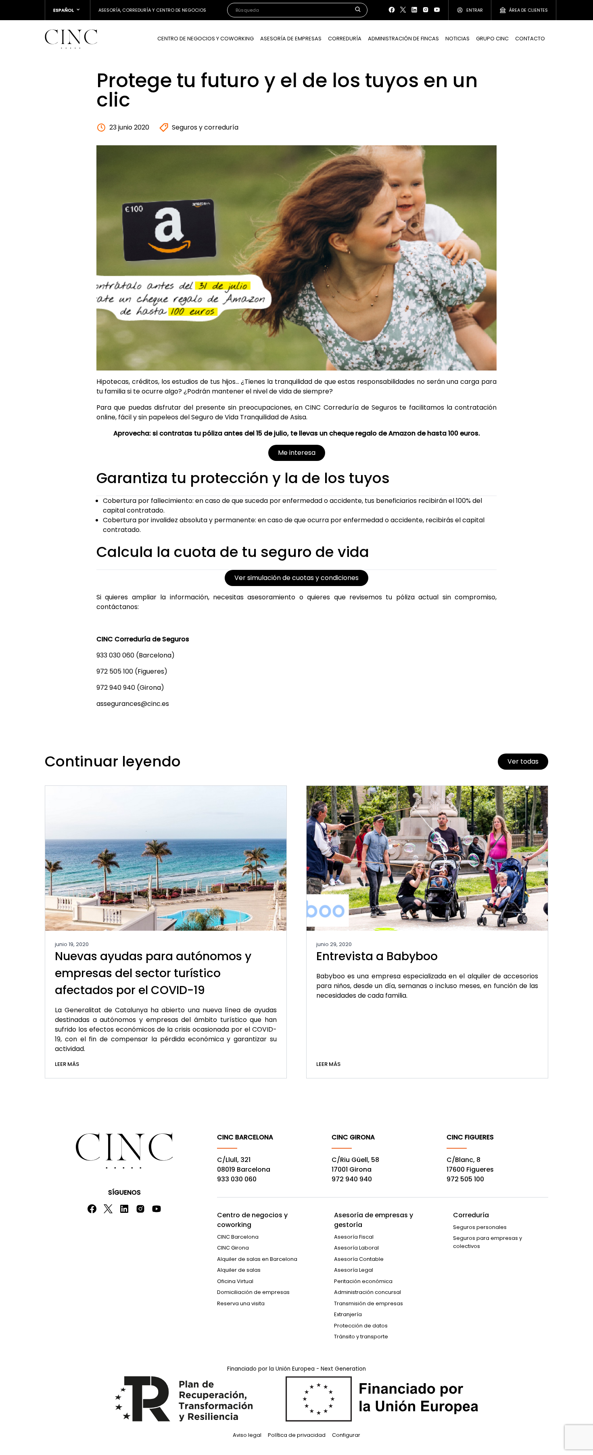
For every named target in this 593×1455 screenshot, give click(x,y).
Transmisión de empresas (368, 1303)
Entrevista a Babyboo (377, 956)
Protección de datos (361, 1325)
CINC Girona (233, 1248)
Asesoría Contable (359, 1259)
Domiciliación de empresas (253, 1292)
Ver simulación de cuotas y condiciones (296, 577)
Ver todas (523, 761)
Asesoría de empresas (291, 38)
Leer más (67, 1064)
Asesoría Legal (353, 1270)
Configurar (346, 1435)
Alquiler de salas (239, 1270)
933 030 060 (237, 1179)
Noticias (457, 38)
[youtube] (437, 9)
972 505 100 (465, 1179)
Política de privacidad (297, 1435)
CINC (71, 39)
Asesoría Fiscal (354, 1237)
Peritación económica (363, 1281)
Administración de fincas (403, 38)
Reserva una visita (241, 1303)
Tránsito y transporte (361, 1336)
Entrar (474, 10)
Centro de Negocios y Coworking (205, 38)
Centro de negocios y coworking (252, 1219)
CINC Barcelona (238, 1237)
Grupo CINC (492, 38)
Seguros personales (480, 1227)
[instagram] (425, 9)
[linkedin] (414, 9)
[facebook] (391, 9)
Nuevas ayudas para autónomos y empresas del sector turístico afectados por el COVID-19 (153, 973)
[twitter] (403, 9)
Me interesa (296, 452)
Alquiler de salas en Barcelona (257, 1259)
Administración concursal (367, 1292)
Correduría (344, 38)
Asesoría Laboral (356, 1248)
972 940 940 (352, 1179)
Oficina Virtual (235, 1281)
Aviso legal (247, 1435)
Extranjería (348, 1314)
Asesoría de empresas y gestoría (373, 1219)
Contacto (530, 38)
